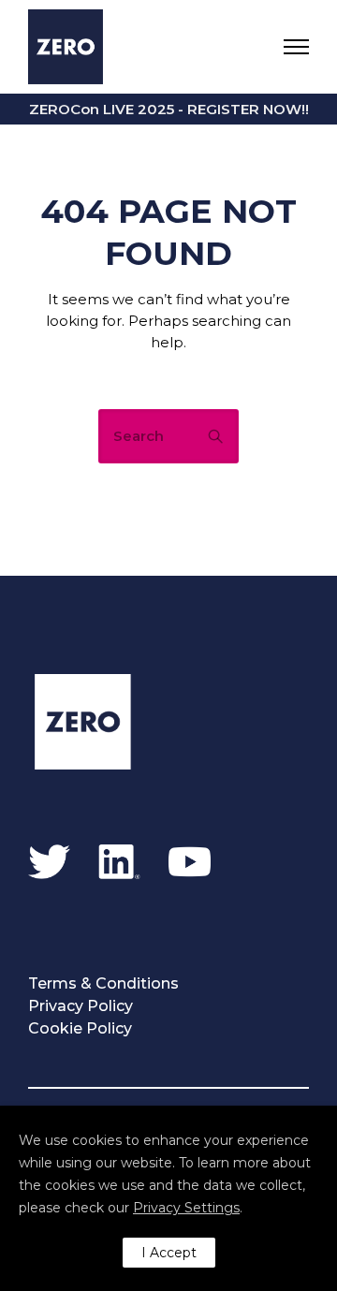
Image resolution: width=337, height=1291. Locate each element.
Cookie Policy (80, 1028)
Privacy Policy (80, 1006)
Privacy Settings (186, 1207)
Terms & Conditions (103, 983)
